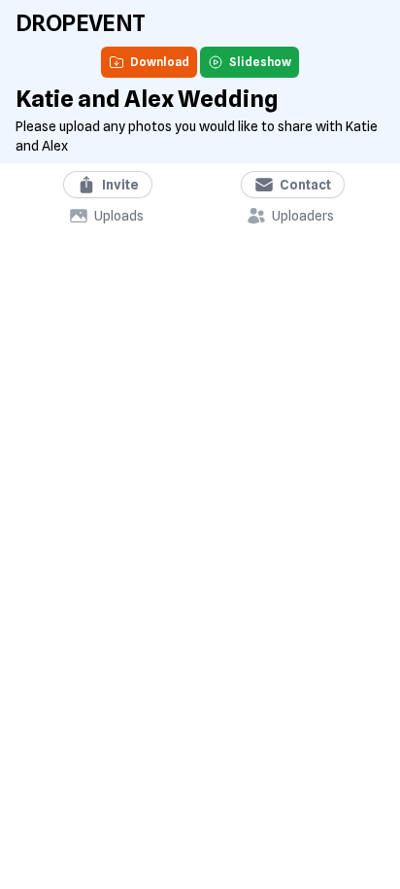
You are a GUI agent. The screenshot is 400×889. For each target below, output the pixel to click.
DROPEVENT (81, 23)
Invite (120, 184)
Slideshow (260, 61)
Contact (305, 184)
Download (159, 61)
